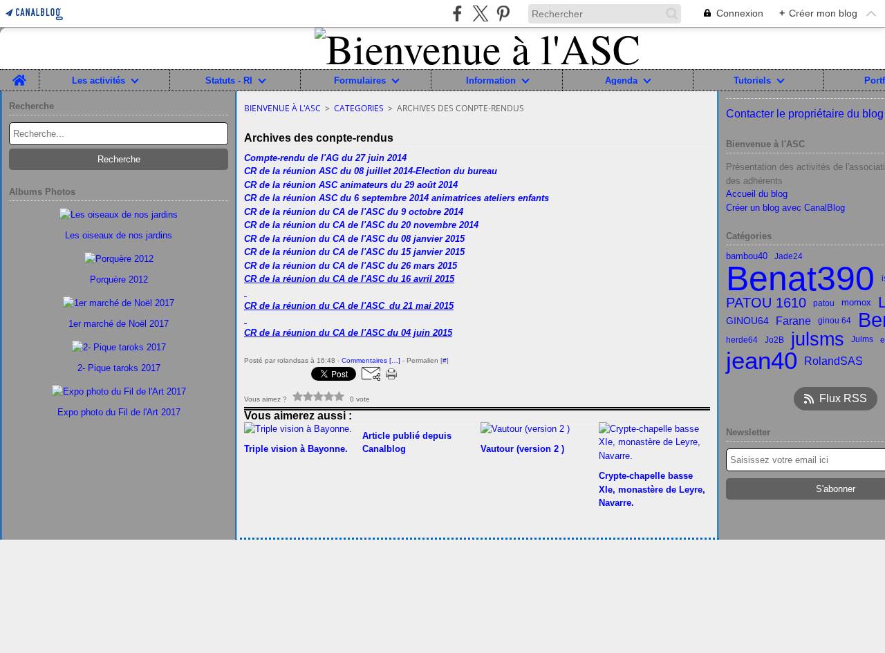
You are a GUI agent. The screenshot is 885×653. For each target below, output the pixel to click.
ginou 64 (834, 320)
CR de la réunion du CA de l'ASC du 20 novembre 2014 (361, 225)
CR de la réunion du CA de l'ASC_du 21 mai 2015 (349, 306)
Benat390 (800, 278)
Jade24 (788, 256)
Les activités (98, 80)
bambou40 (746, 256)
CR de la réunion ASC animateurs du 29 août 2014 (351, 185)
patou (824, 303)
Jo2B (774, 340)
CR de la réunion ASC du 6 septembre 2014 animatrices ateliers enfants (396, 198)
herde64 (742, 340)
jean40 (761, 361)
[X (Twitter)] (480, 13)
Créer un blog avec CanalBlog (785, 207)
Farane (793, 320)
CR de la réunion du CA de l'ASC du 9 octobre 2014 (353, 212)
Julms (862, 339)
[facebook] (457, 13)
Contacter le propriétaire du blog (805, 114)
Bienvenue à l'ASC (282, 108)
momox (856, 303)
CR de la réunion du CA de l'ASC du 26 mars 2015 (350, 266)
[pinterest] (503, 13)
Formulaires (360, 80)
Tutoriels (752, 80)
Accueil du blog (757, 194)
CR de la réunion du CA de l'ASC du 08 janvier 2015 (354, 239)
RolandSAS (833, 360)
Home (19, 74)
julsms (817, 339)
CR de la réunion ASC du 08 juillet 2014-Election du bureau (370, 171)
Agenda (621, 80)
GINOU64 (747, 320)
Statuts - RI (228, 80)
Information (491, 80)
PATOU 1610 (766, 303)
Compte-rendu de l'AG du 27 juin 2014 (325, 158)
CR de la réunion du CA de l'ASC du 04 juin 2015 (348, 333)
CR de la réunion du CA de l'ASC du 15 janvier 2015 (354, 252)
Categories (359, 108)
